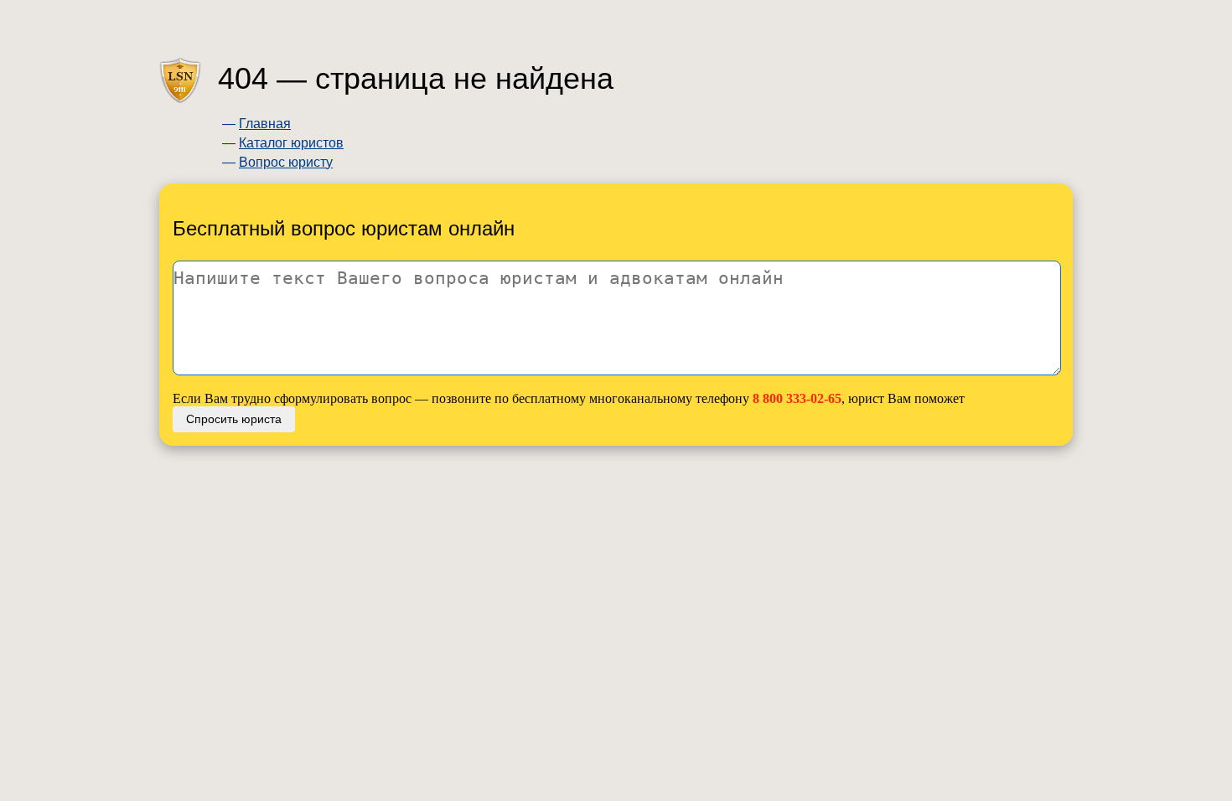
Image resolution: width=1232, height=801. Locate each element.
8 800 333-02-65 (797, 398)
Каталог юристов (291, 143)
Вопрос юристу (286, 162)
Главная (265, 123)
